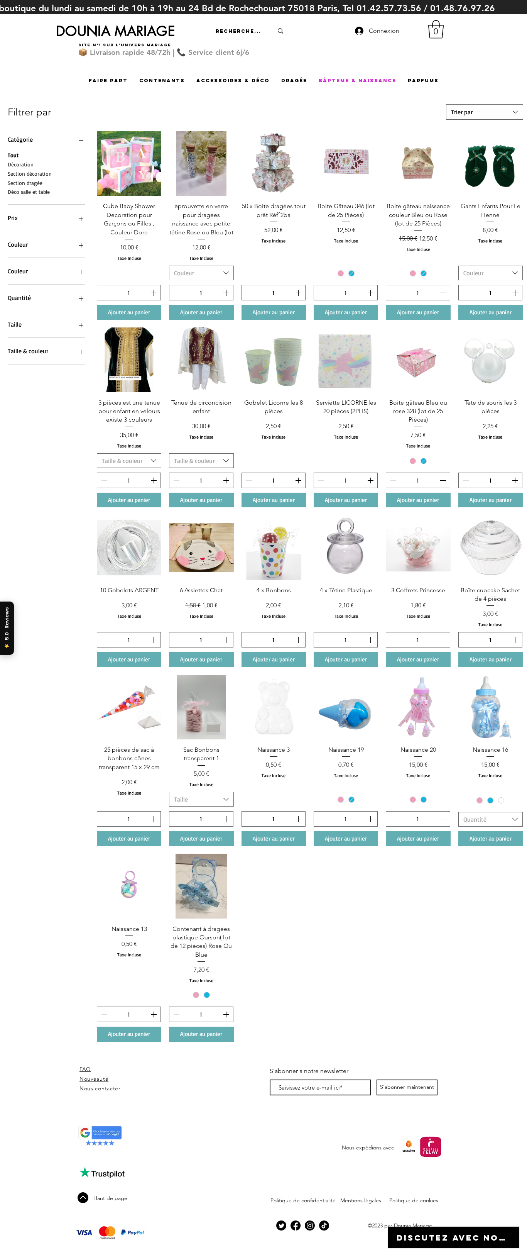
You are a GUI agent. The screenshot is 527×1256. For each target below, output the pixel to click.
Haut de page (110, 1198)
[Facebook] (296, 1225)
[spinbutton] (129, 292)
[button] (436, 29)
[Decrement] (103, 292)
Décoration (21, 164)
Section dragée (25, 183)
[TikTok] (324, 1225)
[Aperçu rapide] (129, 163)
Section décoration (30, 173)
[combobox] (484, 112)
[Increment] (154, 292)
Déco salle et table (29, 191)
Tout (13, 155)
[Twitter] (281, 1225)
